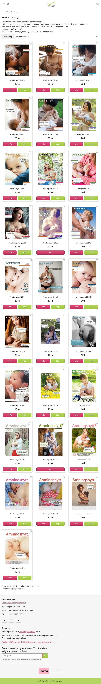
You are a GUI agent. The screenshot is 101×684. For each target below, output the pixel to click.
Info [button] (10, 90)
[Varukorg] (97, 4)
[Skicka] (45, 655)
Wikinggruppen (57, 681)
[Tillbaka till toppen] (97, 680)
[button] (24, 90)
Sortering (8, 36)
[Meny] (3, 4)
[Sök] (8, 4)
